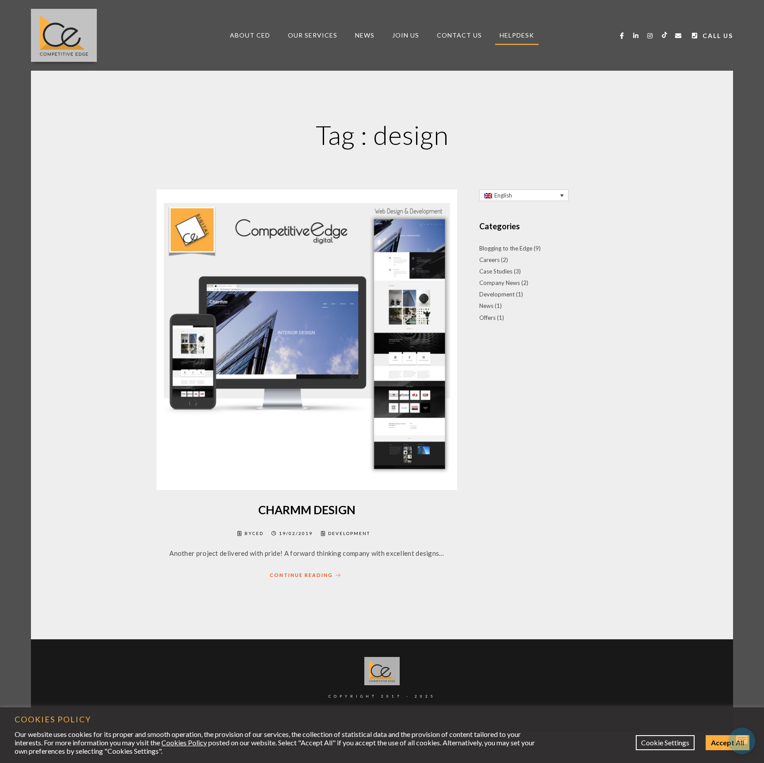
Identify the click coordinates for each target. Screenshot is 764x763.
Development (349, 533)
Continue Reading (301, 575)
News (364, 35)
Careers (489, 259)
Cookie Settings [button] (665, 742)
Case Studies (495, 271)
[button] (524, 195)
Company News (499, 282)
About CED (250, 35)
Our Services (312, 35)
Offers (487, 317)
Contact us (459, 35)
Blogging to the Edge (505, 248)
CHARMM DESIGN (306, 510)
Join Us (405, 35)
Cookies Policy (184, 742)
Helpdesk (517, 35)
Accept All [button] (727, 742)
